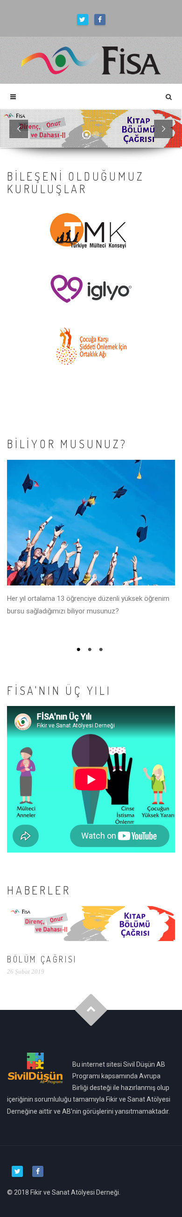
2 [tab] (91, 649)
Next (167, 551)
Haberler (38, 890)
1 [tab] (79, 649)
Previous (15, 551)
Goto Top (91, 1009)
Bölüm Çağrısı (42, 959)
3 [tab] (102, 649)
